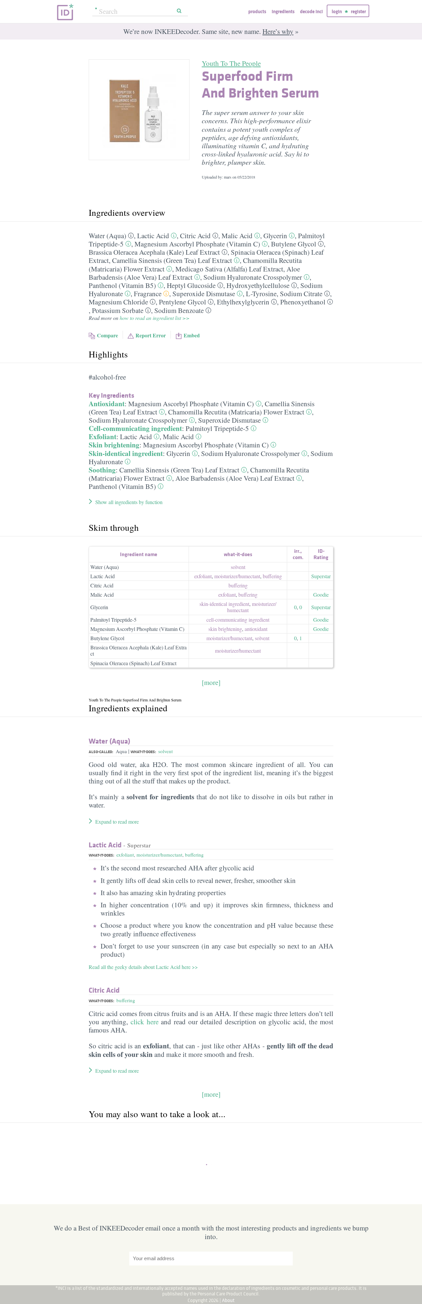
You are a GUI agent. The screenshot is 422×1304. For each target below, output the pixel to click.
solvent (238, 566)
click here (145, 1021)
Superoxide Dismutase (203, 293)
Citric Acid (195, 235)
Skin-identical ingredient (126, 453)
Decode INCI (311, 11)
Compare (107, 335)
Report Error (151, 335)
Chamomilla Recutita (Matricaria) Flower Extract (236, 411)
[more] (211, 682)
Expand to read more (117, 821)
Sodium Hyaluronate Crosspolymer (252, 277)
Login (337, 11)
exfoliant (203, 576)
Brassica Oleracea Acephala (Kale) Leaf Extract (154, 252)
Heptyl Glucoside (191, 285)
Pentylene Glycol (182, 301)
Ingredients (283, 11)
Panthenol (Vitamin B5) (122, 285)
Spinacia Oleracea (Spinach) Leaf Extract (133, 663)
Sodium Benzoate (179, 310)
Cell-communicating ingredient (135, 428)
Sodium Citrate (301, 293)
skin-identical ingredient (224, 603)
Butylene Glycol (293, 243)
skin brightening (225, 628)
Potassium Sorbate (117, 310)
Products (257, 11)
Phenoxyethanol (302, 301)
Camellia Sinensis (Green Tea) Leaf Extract (172, 260)
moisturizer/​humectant (237, 576)
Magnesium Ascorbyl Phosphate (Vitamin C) (197, 243)
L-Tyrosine (261, 293)
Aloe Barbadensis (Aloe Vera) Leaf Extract (234, 478)
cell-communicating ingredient (237, 619)
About (228, 1300)
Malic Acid (237, 235)
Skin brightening (114, 445)
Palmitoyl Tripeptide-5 (217, 428)
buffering (272, 576)
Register (358, 11)
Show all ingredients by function (129, 501)
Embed (192, 335)
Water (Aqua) (107, 235)
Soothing (102, 470)
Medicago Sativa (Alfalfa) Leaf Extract (229, 268)
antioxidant (256, 628)
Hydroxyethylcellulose (257, 285)
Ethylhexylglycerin (243, 301)
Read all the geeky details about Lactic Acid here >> (143, 966)
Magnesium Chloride (118, 301)
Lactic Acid (153, 235)
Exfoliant (102, 436)
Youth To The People (231, 63)
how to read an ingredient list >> (155, 317)
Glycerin (275, 235)
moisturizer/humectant (159, 854)
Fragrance (148, 293)
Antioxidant (107, 404)
